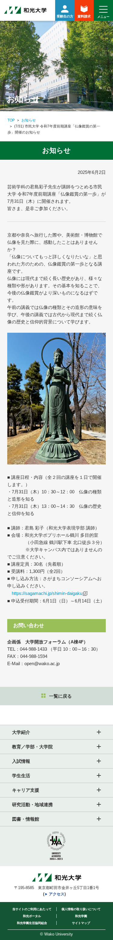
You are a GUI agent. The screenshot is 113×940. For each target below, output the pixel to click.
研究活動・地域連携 (32, 804)
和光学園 (81, 916)
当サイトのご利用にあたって (32, 909)
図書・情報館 (25, 819)
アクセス (56, 894)
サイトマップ (81, 923)
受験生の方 (65, 16)
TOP (11, 120)
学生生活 (21, 775)
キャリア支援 (25, 790)
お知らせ (28, 120)
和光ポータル (32, 916)
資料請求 (84, 16)
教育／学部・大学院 (32, 746)
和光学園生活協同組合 (32, 923)
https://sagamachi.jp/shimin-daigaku (47, 593)
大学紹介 (21, 732)
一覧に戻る (60, 696)
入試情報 (21, 761)
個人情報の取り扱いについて (81, 909)
